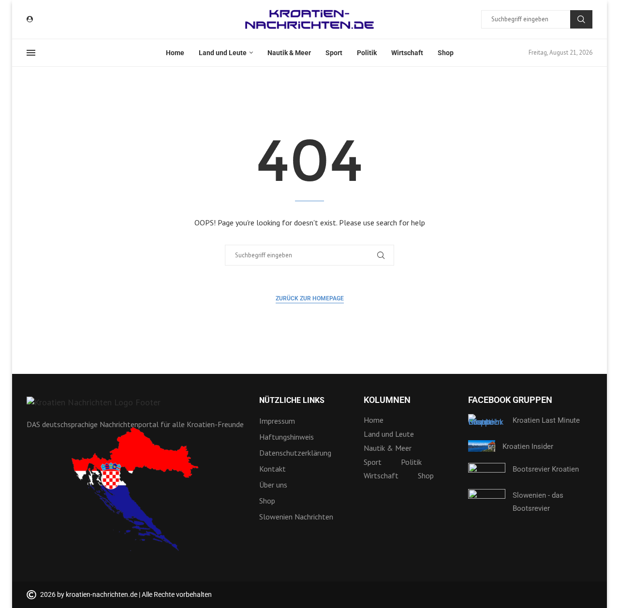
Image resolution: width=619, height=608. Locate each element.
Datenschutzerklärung (295, 453)
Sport (333, 53)
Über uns (273, 485)
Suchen (581, 19)
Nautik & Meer (289, 53)
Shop (446, 53)
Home (175, 53)
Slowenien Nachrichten (296, 516)
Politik (367, 53)
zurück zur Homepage (310, 298)
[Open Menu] (31, 52)
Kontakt (272, 469)
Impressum (277, 421)
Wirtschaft (407, 53)
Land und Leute (223, 53)
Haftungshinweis (286, 437)
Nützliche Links (291, 400)
